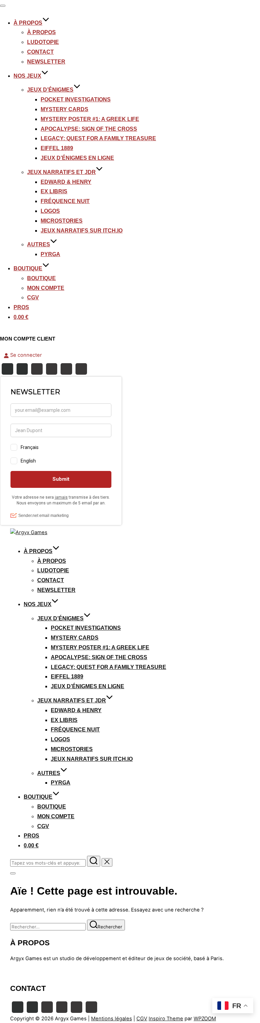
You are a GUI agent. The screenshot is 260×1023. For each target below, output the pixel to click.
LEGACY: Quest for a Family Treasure (98, 138)
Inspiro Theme (166, 1019)
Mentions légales (111, 1019)
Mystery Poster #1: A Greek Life (90, 119)
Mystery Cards (64, 109)
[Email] (81, 368)
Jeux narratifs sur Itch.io (82, 230)
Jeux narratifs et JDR (61, 172)
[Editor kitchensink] (76, 1007)
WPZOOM (205, 1019)
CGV (33, 297)
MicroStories (62, 221)
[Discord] (51, 368)
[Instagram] (22, 368)
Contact (40, 52)
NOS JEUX (27, 76)
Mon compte (45, 288)
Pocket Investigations (76, 99)
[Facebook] (7, 368)
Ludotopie (43, 42)
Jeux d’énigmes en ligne (77, 158)
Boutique (41, 278)
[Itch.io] (66, 368)
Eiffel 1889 (57, 148)
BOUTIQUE (28, 268)
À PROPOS (28, 23)
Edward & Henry (66, 182)
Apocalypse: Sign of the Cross (89, 129)
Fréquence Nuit (65, 201)
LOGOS (50, 211)
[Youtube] (36, 368)
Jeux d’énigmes (50, 90)
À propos (41, 32)
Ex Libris (54, 191)
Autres (38, 244)
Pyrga (50, 254)
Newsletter (46, 62)
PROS (21, 307)
